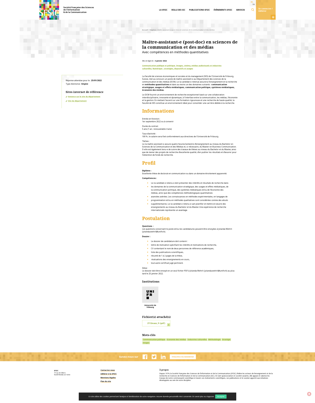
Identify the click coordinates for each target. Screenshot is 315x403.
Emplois (153, 30)
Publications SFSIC (199, 9)
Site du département (77, 101)
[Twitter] (154, 356)
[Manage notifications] (309, 394)
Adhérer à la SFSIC (109, 374)
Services (240, 9)
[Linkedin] (163, 356)
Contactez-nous (108, 370)
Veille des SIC (178, 9)
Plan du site (106, 381)
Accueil (145, 30)
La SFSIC (163, 9)
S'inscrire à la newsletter (183, 357)
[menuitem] (163, 9)
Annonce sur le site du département (84, 96)
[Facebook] (144, 356)
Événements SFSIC (223, 9)
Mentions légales (108, 377)
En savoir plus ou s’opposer (203, 396)
